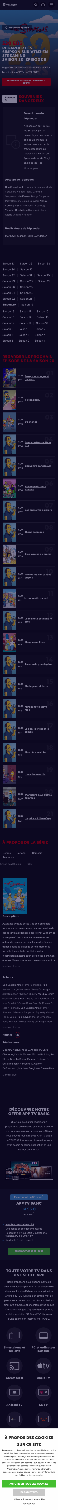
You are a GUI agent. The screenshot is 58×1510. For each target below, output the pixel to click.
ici (41, 1475)
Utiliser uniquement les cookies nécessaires (29, 1501)
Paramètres (29, 1492)
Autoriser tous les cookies (29, 1483)
